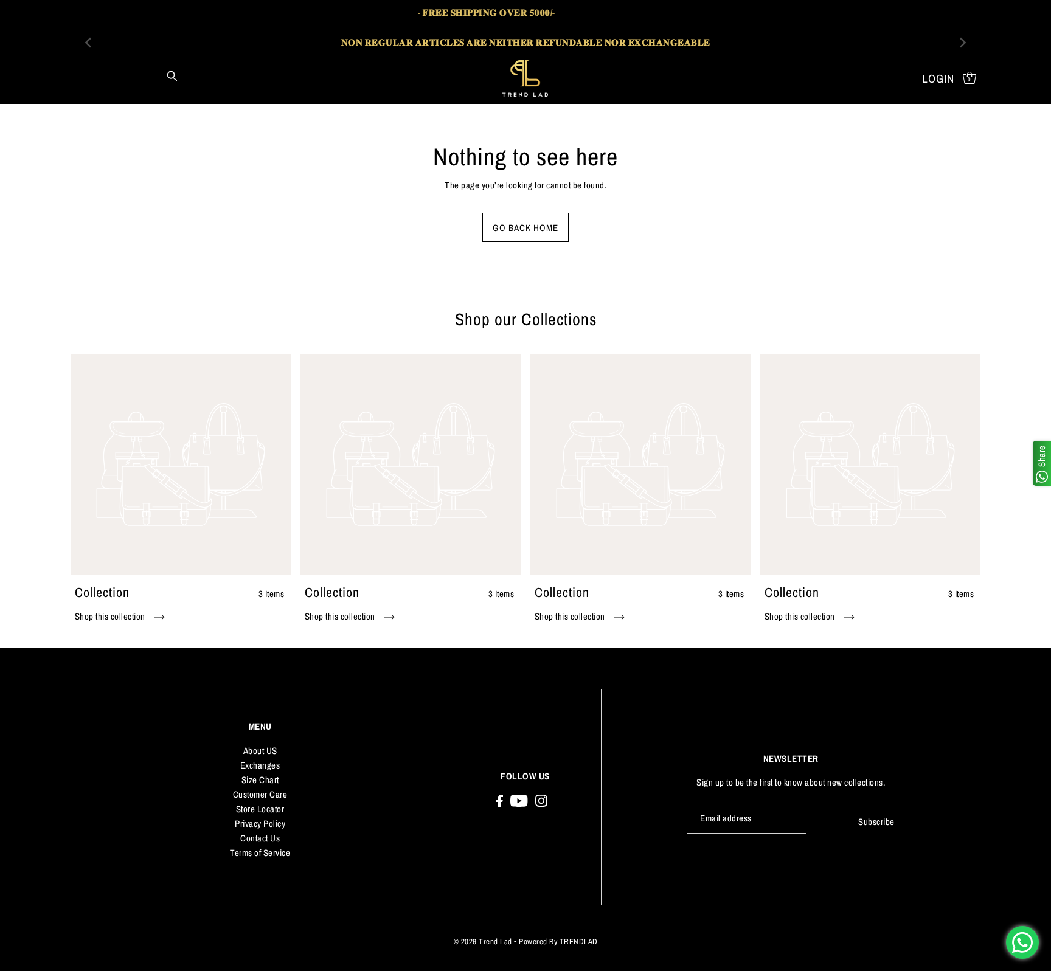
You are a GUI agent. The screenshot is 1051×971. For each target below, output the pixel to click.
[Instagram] (541, 800)
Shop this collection (111, 616)
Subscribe (876, 821)
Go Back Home (525, 227)
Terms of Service (260, 852)
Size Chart (260, 779)
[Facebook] (499, 800)
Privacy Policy (260, 823)
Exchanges (260, 765)
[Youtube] (519, 800)
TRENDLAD (579, 941)
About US (260, 750)
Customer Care (260, 794)
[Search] (172, 75)
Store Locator (260, 809)
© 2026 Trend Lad (483, 941)
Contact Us (260, 838)
